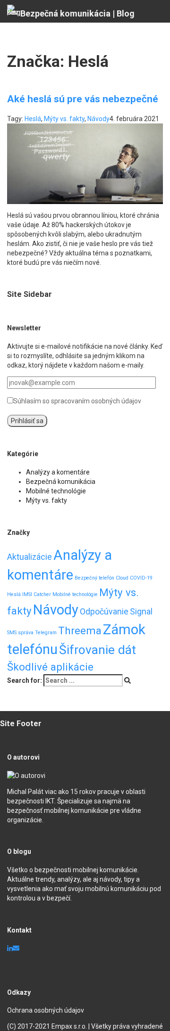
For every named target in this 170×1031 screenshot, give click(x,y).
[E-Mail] (16, 948)
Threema (80, 630)
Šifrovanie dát (97, 650)
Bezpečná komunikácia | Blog (77, 13)
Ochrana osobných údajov (45, 1010)
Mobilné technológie (56, 491)
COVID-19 (141, 578)
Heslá (33, 119)
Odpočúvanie (104, 611)
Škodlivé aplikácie (50, 667)
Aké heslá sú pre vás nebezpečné (82, 99)
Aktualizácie (29, 557)
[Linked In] (10, 948)
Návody (98, 119)
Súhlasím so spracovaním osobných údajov (77, 401)
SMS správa (20, 633)
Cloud (122, 578)
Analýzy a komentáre (58, 472)
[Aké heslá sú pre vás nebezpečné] (85, 163)
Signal (141, 611)
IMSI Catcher (36, 594)
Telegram (46, 633)
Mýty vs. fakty (64, 119)
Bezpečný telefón (94, 578)
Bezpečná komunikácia (60, 481)
